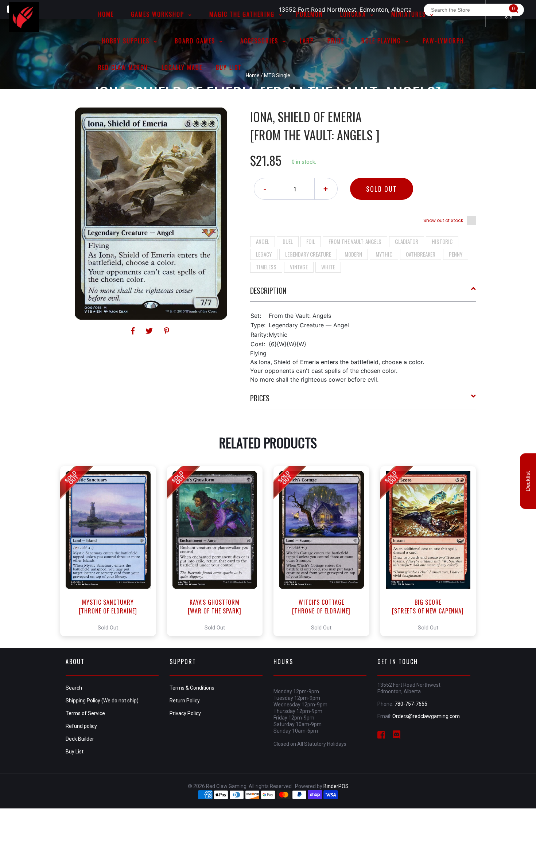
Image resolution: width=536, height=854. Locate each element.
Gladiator (406, 241)
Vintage (299, 267)
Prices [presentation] (259, 398)
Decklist (528, 481)
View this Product (111, 551)
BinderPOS (336, 786)
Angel (262, 241)
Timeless (266, 267)
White (328, 267)
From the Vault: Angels (355, 241)
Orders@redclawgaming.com (426, 716)
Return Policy (185, 700)
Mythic (384, 254)
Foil (310, 241)
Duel (288, 241)
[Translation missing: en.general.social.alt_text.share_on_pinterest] (166, 331)
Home (253, 75)
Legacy (264, 254)
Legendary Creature (308, 254)
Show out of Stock (443, 220)
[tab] (363, 293)
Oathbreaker (420, 254)
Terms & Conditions (192, 688)
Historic (442, 241)
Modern (353, 254)
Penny (455, 254)
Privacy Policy (185, 713)
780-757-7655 (411, 704)
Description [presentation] (268, 290)
